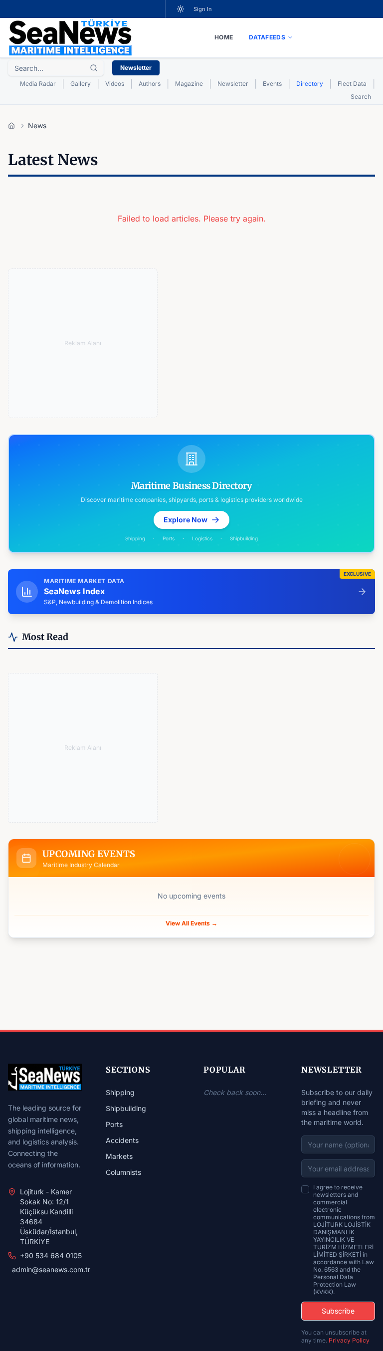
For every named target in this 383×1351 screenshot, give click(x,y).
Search (361, 96)
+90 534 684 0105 (51, 1255)
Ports (114, 1124)
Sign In (202, 8)
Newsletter (136, 67)
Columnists (123, 1172)
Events (272, 83)
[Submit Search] (94, 68)
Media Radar (38, 83)
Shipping (120, 1092)
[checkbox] (305, 1189)
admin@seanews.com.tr (51, 1269)
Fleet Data (352, 83)
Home (223, 37)
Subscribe (338, 1311)
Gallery (80, 83)
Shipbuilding (126, 1108)
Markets (119, 1156)
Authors (150, 83)
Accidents (122, 1140)
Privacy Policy (349, 1340)
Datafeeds (267, 37)
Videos (114, 83)
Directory (309, 83)
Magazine (189, 83)
